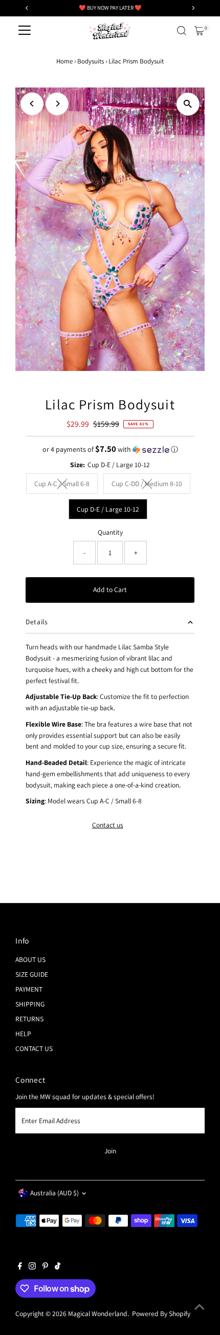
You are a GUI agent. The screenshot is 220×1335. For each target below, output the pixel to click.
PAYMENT (28, 989)
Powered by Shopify (161, 1313)
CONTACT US (34, 1048)
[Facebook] (20, 1267)
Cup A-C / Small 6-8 (66, 485)
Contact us (107, 825)
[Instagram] (32, 1267)
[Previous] (31, 103)
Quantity (110, 532)
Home (64, 61)
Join (110, 1150)
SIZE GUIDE (31, 974)
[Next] (57, 103)
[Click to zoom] (188, 104)
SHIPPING (30, 1004)
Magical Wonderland (97, 1313)
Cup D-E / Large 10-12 (108, 509)
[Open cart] (199, 30)
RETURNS (29, 1018)
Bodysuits (90, 61)
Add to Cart (110, 589)
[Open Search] (181, 30)
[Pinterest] (45, 1267)
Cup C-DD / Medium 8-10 (151, 485)
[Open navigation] (24, 30)
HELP (23, 1033)
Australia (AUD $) (54, 1192)
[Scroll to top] (199, 1307)
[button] (110, 449)
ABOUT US (30, 959)
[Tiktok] (57, 1267)
